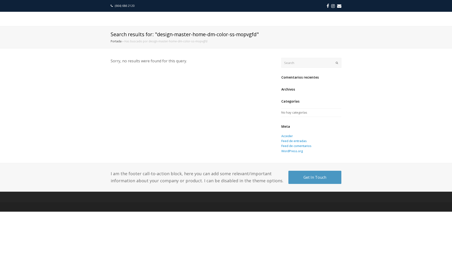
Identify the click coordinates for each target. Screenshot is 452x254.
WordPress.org (292, 151)
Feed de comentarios (296, 146)
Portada (116, 41)
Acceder (287, 136)
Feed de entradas (294, 141)
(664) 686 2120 (125, 6)
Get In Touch (314, 177)
